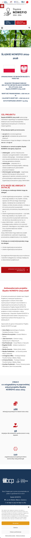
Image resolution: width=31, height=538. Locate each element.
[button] (28, 507)
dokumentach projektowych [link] (11, 260)
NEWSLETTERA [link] (21, 22)
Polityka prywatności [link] (20, 535)
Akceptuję (15, 523)
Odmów (15, 527)
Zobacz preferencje (15, 532)
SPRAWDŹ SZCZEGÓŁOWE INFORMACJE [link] (16, 269)
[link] (2, 6)
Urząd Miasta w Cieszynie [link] (21, 343)
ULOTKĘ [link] (8, 22)
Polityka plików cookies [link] (10, 535)
